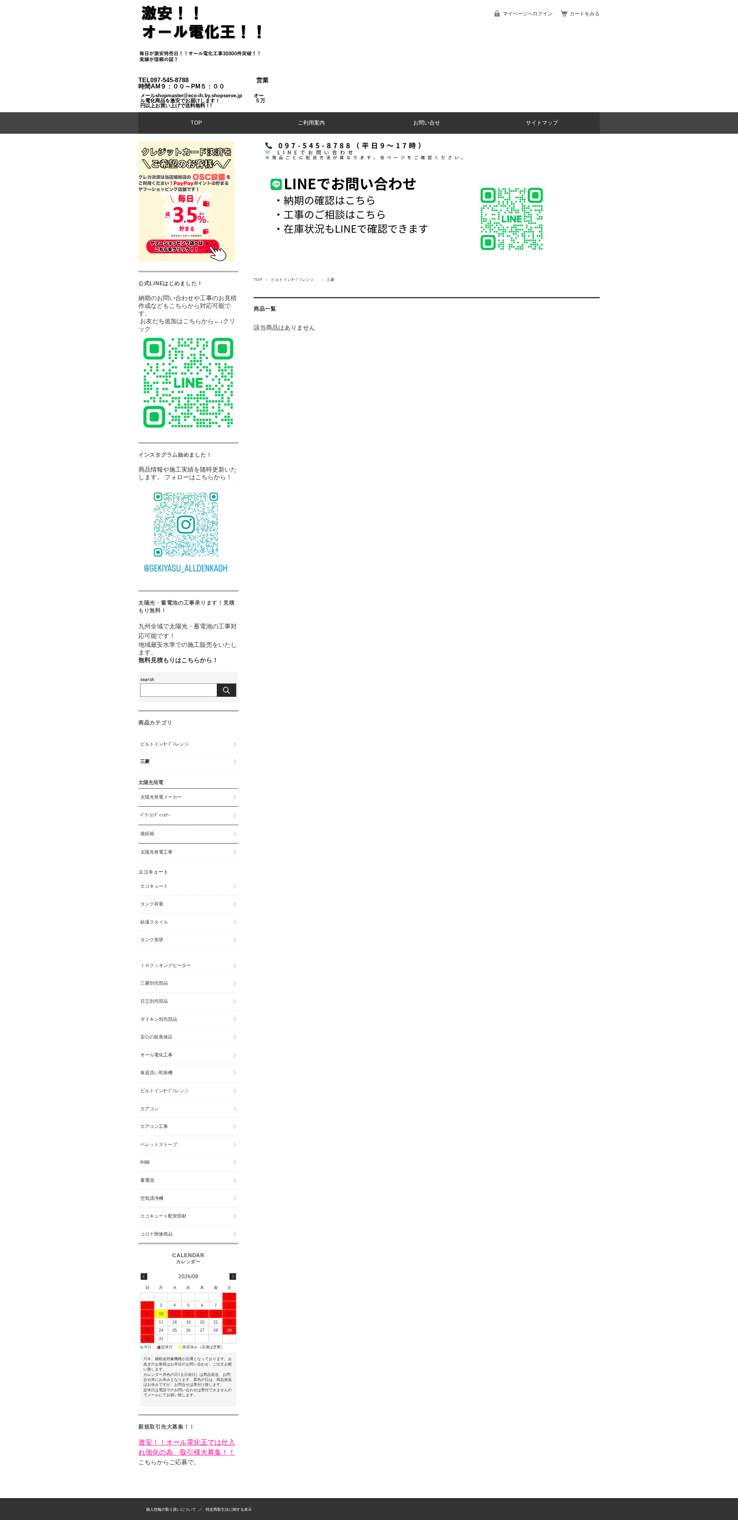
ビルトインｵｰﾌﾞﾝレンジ (294, 279)
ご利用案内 (311, 123)
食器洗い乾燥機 (156, 1072)
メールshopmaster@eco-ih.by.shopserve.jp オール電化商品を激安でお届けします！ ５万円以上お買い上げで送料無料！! (202, 100)
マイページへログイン (528, 14)
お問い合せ (426, 123)
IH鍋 (145, 1162)
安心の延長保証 (156, 1037)
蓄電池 (147, 1180)
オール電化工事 (156, 1055)
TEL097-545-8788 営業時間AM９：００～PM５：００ (203, 83)
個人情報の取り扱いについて (171, 1509)
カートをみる (585, 14)
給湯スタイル (154, 922)
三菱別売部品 (154, 983)
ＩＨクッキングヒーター (165, 965)
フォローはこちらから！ (197, 477)
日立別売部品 (154, 1001)
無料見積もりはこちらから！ (178, 660)
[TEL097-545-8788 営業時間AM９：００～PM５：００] (203, 73)
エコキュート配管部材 (163, 1216)
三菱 (145, 761)
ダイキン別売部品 (158, 1019)
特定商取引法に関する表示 (229, 1509)
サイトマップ (542, 123)
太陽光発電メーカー (161, 797)
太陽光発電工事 (156, 852)
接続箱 (147, 833)
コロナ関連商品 (156, 1234)
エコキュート (154, 886)
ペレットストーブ (158, 1144)
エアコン (149, 1108)
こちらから (198, 321)
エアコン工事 (154, 1126)
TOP (196, 123)
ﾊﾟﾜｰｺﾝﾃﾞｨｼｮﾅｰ (155, 815)
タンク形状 (151, 939)
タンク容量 (151, 904)
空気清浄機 (151, 1198)
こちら (147, 1462)
